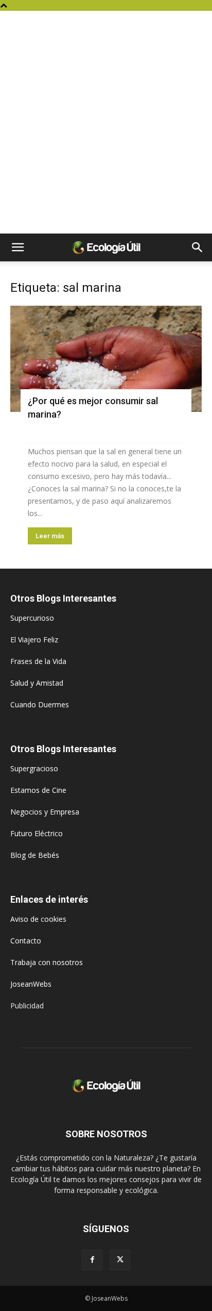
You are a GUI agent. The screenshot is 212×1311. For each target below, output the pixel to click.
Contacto (25, 940)
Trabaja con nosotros (46, 962)
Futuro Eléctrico (36, 833)
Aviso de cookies (38, 919)
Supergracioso (34, 768)
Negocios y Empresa (44, 812)
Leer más (50, 536)
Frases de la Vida (38, 661)
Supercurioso (32, 618)
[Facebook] (92, 1260)
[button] (17, 247)
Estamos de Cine (38, 790)
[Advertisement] (106, 122)
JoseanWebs (30, 984)
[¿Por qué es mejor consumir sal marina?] (106, 359)
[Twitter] (120, 1260)
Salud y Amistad (36, 683)
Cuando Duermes (39, 704)
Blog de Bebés (34, 855)
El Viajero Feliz (34, 639)
